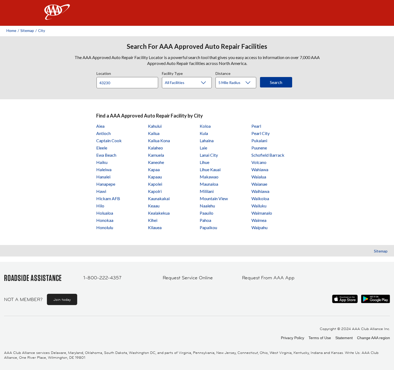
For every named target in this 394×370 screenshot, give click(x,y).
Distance (223, 72)
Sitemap (27, 30)
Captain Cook (109, 140)
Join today (62, 299)
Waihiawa (260, 191)
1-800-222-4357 (102, 278)
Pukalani (259, 140)
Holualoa (104, 212)
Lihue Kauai (210, 169)
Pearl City (260, 133)
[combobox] (129, 81)
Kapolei (155, 183)
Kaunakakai (159, 198)
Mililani (207, 191)
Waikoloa (260, 198)
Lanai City (209, 154)
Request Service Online (188, 278)
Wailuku (258, 205)
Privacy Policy (292, 338)
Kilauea (155, 227)
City (41, 30)
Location (103, 72)
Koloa (205, 126)
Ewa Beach (106, 154)
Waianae (259, 183)
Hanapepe (105, 183)
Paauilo (206, 212)
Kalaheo (155, 147)
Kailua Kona (159, 140)
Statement (344, 338)
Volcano (258, 162)
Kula (204, 133)
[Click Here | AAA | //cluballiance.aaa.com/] (57, 16)
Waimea (258, 220)
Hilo (100, 205)
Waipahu (259, 227)
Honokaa (104, 220)
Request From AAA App (268, 278)
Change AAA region (373, 338)
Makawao (209, 176)
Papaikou (208, 227)
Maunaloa (209, 183)
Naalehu (207, 205)
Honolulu (104, 227)
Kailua (153, 133)
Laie (203, 147)
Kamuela (156, 154)
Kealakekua (159, 212)
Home (11, 30)
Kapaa (154, 169)
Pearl (256, 126)
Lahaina (207, 140)
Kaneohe (156, 162)
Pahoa (205, 220)
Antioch (103, 133)
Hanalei (103, 176)
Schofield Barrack (267, 154)
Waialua (258, 176)
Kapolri (155, 191)
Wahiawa (259, 169)
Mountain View (214, 198)
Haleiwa (103, 169)
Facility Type (172, 72)
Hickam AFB (108, 198)
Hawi (101, 191)
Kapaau (155, 176)
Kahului (155, 126)
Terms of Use (319, 338)
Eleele (101, 147)
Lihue (204, 162)
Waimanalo (261, 212)
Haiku (101, 162)
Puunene (259, 147)
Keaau (153, 205)
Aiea (100, 126)
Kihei (152, 220)
